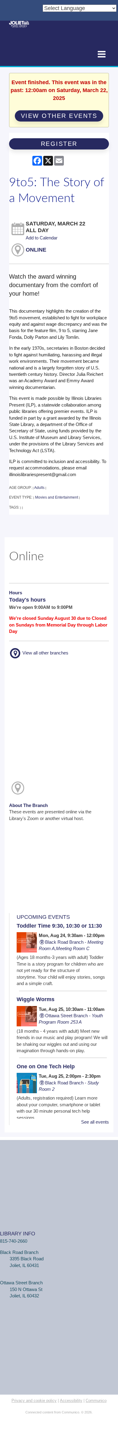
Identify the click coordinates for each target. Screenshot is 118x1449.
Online (36, 250)
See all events (95, 1122)
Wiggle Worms (35, 999)
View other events (59, 115)
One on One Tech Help (46, 1066)
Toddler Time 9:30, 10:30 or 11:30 (59, 926)
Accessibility (71, 1400)
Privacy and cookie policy (34, 1400)
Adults (39, 488)
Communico (96, 1400)
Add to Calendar (41, 237)
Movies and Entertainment (56, 497)
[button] (102, 54)
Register (59, 143)
